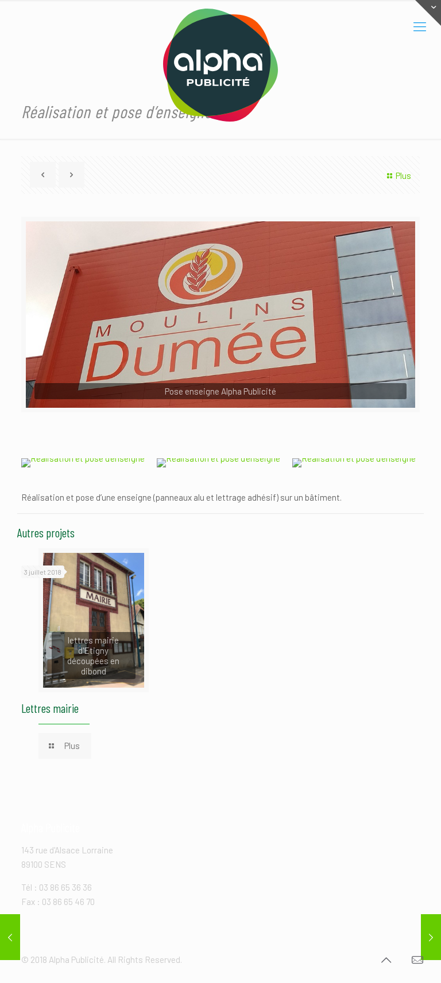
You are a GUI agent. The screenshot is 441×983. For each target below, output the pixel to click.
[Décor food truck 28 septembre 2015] (431, 937)
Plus (403, 175)
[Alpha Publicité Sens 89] (220, 65)
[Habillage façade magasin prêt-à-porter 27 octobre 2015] (10, 937)
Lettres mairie (50, 708)
